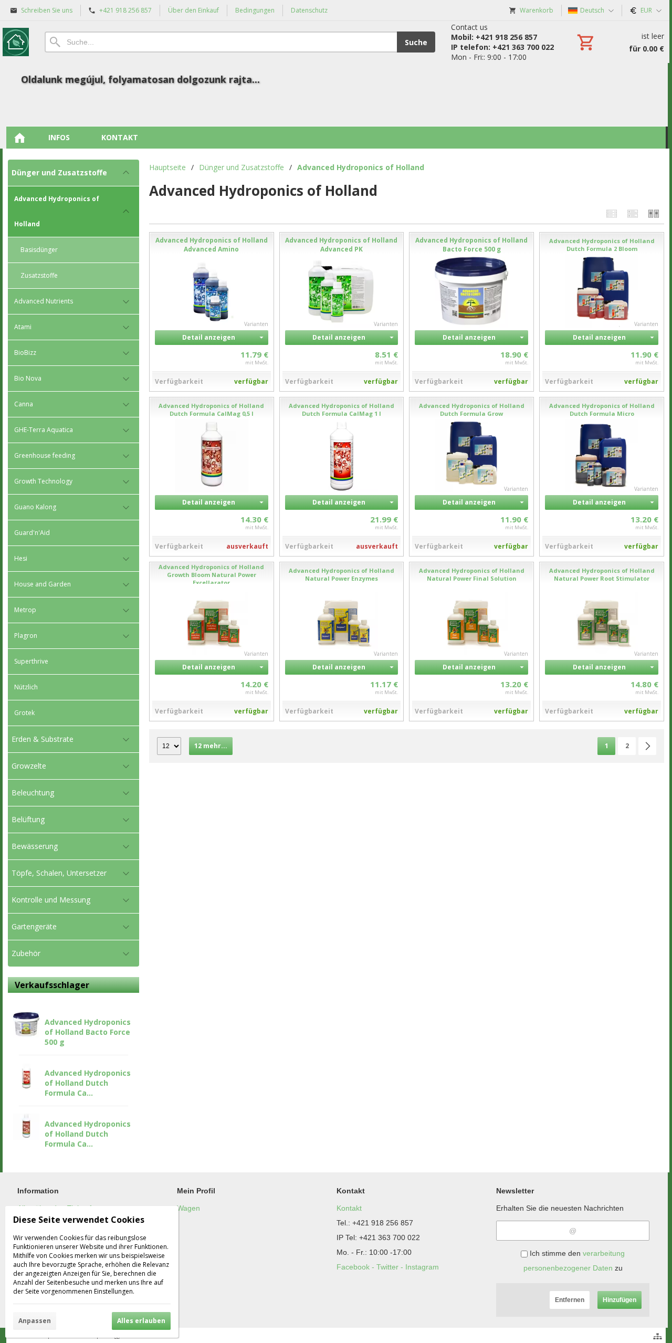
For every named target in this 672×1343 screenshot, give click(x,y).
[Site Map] (657, 1336)
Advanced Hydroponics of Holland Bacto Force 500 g (88, 1032)
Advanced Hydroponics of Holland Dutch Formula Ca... (88, 1083)
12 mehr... (210, 745)
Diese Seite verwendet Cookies (78, 1219)
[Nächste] (647, 746)
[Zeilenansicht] (611, 213)
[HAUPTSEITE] (19, 138)
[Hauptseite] (16, 42)
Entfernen (569, 1300)
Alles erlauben (141, 1320)
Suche (416, 42)
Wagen (188, 1208)
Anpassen (34, 1320)
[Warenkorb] (619, 42)
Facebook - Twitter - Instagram (388, 1267)
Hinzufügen (619, 1300)
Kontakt (349, 1208)
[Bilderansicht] (653, 213)
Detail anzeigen (208, 337)
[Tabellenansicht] (632, 213)
